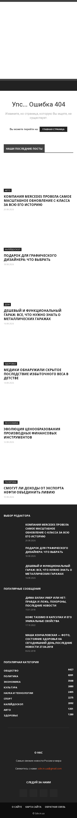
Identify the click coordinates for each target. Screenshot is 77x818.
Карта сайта (33, 806)
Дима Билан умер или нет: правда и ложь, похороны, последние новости (45, 601)
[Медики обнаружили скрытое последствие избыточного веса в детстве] (38, 348)
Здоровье (10, 363)
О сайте (17, 806)
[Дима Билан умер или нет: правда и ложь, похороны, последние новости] (13, 602)
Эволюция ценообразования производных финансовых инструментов (32, 433)
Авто (7, 190)
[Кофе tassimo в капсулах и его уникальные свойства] (13, 621)
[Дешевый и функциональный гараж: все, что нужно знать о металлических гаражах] (38, 289)
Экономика (11, 423)
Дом (7, 304)
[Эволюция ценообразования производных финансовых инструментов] (38, 407)
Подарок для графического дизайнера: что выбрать (30, 257)
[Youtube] (53, 793)
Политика (10, 482)
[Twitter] (33, 793)
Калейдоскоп (12, 249)
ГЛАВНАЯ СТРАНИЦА (53, 129)
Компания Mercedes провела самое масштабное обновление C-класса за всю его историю (37, 200)
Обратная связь (55, 806)
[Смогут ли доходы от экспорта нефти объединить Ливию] (38, 467)
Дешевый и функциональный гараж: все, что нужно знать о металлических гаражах (32, 314)
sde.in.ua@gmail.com (50, 768)
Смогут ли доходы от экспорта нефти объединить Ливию (34, 490)
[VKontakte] (43, 793)
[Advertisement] (38, 40)
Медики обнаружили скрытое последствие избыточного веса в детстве (36, 374)
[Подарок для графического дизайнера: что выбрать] (38, 234)
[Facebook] (23, 793)
